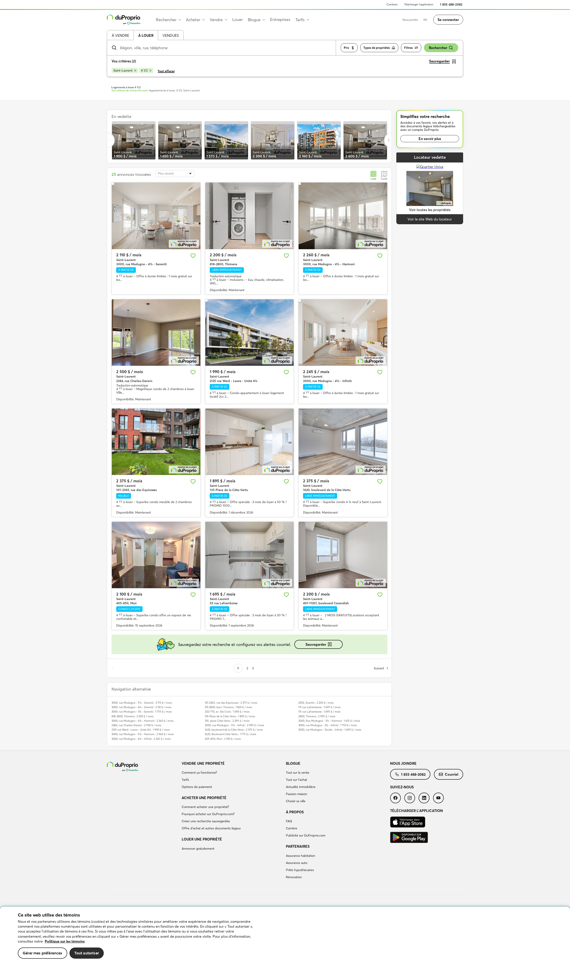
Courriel (451, 774)
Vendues (171, 35)
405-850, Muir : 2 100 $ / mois (223, 738)
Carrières (392, 4)
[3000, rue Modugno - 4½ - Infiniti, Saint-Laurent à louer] (343, 332)
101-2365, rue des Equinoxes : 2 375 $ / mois (231, 702)
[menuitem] (232, 775)
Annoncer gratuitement (198, 849)
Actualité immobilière (301, 787)
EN (425, 19)
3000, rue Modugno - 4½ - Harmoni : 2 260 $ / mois (142, 720)
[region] (285, 935)
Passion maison (296, 794)
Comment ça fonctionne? (199, 773)
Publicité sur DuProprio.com (305, 835)
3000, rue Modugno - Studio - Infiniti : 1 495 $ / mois (329, 729)
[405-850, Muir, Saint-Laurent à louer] (156, 555)
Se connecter (448, 19)
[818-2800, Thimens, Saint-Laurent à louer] (249, 216)
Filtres (408, 47)
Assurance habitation (300, 856)
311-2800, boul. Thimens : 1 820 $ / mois (228, 707)
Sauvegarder (315, 644)
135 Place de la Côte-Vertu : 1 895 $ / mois (230, 716)
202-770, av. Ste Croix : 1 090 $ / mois (227, 711)
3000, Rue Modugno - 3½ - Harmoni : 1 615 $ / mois (329, 720)
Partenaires (297, 846)
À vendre (120, 35)
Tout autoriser (86, 953)
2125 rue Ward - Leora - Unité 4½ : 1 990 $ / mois (141, 729)
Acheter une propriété (204, 797)
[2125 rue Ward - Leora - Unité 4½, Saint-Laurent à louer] (249, 332)
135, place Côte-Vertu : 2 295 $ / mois (227, 720)
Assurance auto (296, 863)
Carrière (291, 828)
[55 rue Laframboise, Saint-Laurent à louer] (249, 555)
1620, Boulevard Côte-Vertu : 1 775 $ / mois (230, 734)
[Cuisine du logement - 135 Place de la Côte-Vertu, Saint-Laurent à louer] (249, 442)
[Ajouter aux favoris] (193, 255)
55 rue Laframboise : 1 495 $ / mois (319, 711)
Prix (346, 47)
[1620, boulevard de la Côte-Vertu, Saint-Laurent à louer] (343, 442)
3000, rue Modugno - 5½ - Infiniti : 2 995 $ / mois (234, 725)
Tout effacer (166, 71)
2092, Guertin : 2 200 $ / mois (316, 702)
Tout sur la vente (297, 773)
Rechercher (438, 47)
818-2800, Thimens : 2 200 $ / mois (132, 716)
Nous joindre (410, 19)
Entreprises (280, 19)
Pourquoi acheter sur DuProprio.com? (208, 814)
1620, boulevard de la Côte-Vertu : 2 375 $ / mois (234, 729)
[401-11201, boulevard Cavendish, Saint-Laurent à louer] (343, 555)
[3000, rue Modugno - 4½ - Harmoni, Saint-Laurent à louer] (343, 216)
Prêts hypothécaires (300, 870)
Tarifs (185, 780)
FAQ (289, 821)
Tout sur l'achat (296, 780)
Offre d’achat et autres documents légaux (211, 828)
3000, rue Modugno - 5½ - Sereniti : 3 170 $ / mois (142, 702)
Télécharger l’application (418, 4)
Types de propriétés (376, 47)
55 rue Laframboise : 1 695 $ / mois (319, 707)
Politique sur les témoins (65, 941)
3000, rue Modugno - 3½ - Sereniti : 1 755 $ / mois (142, 711)
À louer (145, 35)
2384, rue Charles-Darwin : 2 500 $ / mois (136, 725)
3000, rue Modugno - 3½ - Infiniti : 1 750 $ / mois (327, 725)
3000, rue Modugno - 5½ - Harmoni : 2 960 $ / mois (143, 734)
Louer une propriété (202, 839)
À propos (295, 812)
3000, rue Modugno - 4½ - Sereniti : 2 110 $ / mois (141, 707)
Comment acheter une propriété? (205, 807)
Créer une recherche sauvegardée (206, 821)
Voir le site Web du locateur (429, 219)
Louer (237, 19)
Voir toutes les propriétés (429, 210)
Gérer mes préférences (42, 953)
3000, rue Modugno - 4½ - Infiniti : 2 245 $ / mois (141, 738)
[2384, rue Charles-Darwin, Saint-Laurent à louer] (156, 332)
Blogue (293, 763)
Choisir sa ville (295, 801)
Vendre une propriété (203, 763)
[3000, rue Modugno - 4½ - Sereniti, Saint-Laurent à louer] (156, 216)
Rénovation (294, 877)
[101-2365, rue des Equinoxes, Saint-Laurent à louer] (156, 442)
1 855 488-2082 (451, 4)
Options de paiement (197, 787)
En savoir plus (430, 138)
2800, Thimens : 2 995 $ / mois (316, 716)
